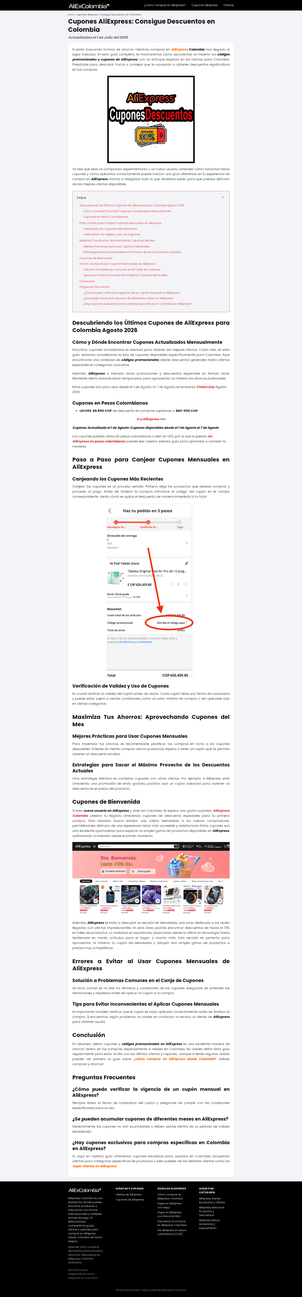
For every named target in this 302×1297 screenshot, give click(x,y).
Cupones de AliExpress (130, 1199)
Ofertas (229, 5)
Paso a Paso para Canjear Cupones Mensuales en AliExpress (120, 223)
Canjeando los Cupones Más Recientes (110, 229)
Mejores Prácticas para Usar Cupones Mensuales (116, 246)
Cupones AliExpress (205, 5)
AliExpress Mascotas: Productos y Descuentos (212, 1211)
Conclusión (87, 281)
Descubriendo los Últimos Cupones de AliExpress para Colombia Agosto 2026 (132, 205)
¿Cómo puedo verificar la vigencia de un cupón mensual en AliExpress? (131, 293)
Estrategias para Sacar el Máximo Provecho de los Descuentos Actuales (132, 252)
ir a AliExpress (148, 419)
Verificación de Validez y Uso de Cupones (111, 234)
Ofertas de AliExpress (129, 1194)
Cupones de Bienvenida (96, 258)
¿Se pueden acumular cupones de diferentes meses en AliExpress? (128, 298)
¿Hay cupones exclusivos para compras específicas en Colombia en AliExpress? (137, 304)
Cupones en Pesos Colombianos (105, 217)
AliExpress (179, 49)
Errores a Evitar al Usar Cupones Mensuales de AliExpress (117, 264)
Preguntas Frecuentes (94, 287)
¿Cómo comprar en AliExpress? (165, 5)
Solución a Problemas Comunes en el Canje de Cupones (121, 270)
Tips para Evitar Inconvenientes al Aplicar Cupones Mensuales (125, 275)
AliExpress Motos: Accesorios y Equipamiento (209, 1224)
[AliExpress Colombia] (85, 1190)
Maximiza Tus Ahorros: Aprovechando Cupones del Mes (117, 241)
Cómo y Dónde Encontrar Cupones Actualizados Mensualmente (127, 211)
